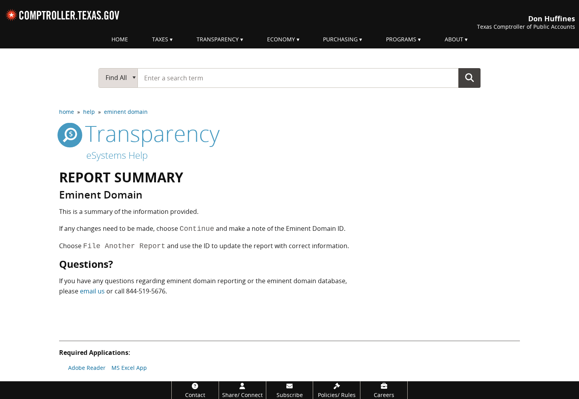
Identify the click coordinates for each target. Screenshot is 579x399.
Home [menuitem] (119, 39)
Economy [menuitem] (281, 39)
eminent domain (126, 111)
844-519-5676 (145, 291)
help (89, 111)
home (66, 111)
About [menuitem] (454, 39)
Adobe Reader (87, 367)
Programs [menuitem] (401, 39)
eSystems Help (117, 154)
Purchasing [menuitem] (340, 39)
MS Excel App (129, 367)
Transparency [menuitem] (218, 39)
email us (92, 291)
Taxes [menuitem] (160, 39)
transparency (149, 133)
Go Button (469, 77)
